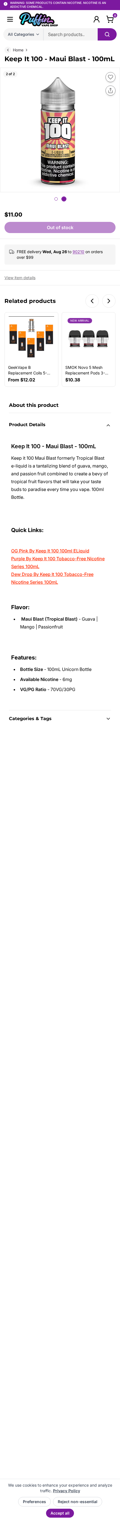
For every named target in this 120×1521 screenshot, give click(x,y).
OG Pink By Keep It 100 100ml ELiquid (50, 551)
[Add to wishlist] (110, 77)
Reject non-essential (77, 1501)
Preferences (34, 1501)
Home (18, 50)
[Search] (107, 34)
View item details (19, 277)
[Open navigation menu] (10, 19)
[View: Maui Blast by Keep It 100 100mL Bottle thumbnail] (56, 199)
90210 (78, 251)
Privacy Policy (66, 1490)
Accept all (60, 1513)
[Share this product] (110, 91)
